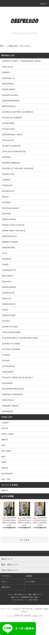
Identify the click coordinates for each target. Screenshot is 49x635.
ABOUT (4, 490)
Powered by (11, 616)
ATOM (35, 600)
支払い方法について (20, 594)
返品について (15, 597)
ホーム (10, 594)
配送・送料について (35, 594)
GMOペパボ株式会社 (35, 609)
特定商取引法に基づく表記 (29, 597)
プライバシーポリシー (18, 600)
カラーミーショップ (7, 609)
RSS (30, 600)
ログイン (4, 581)
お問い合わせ (5, 587)
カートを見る (30, 581)
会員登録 (29, 576)
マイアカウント (6, 576)
